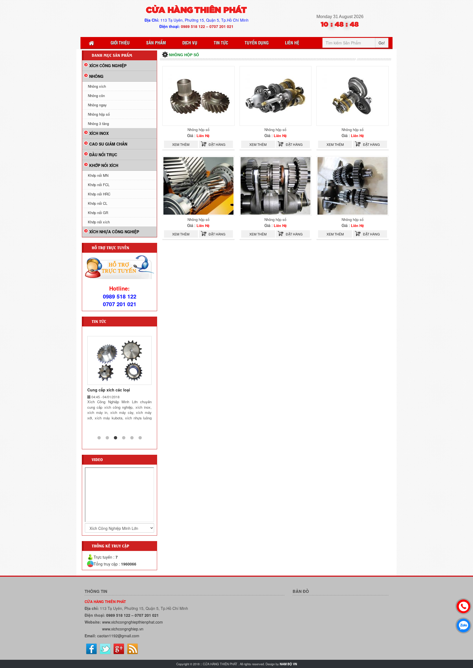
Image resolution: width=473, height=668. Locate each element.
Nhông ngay (97, 104)
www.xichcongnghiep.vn (122, 629)
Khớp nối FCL (98, 184)
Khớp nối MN (98, 175)
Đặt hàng (217, 144)
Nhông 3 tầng (98, 123)
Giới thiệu (120, 42)
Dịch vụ (189, 42)
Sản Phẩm (156, 42)
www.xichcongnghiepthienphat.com (132, 622)
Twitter (105, 648)
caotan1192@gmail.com (118, 635)
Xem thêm (180, 144)
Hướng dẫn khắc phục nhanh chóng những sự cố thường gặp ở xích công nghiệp (117, 395)
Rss (132, 648)
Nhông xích (97, 86)
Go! (382, 43)
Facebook (91, 648)
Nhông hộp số (198, 129)
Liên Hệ (292, 42)
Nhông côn (96, 95)
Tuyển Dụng (257, 42)
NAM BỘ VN (288, 664)
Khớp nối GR (98, 212)
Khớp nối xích (99, 221)
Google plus (118, 648)
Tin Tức (221, 42)
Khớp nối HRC (99, 194)
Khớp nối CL (97, 203)
